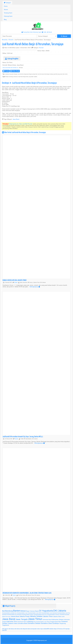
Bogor (27, 611)
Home (6, 6)
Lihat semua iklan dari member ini (10, 67)
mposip (67, 628)
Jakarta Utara (57, 616)
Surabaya (55, 623)
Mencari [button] (64, 36)
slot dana (11, 628)
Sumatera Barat (22, 623)
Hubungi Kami (8, 16)
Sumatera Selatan (34, 623)
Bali (3, 611)
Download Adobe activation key (9, 613)
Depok (37, 611)
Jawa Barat (16, 119)
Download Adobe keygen (27, 614)
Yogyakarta (5, 625)
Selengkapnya (35, 286)
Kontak (6, 71)
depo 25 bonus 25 (59, 628)
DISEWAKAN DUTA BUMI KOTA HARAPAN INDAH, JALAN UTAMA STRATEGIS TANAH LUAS (27, 593)
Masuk (49, 32)
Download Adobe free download (14, 614)
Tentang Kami (8, 13)
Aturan (6, 9)
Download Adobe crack (22, 613)
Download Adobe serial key (53, 614)
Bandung (9, 611)
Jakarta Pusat (24, 616)
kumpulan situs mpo (37, 628)
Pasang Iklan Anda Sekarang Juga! (31, 32)
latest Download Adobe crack (40, 621)
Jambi (63, 616)
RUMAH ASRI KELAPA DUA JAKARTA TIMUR (14, 280)
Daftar (44, 32)
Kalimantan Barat (46, 619)
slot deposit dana (25, 628)
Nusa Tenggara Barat (52, 621)
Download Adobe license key (40, 614)
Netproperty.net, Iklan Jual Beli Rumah (20, 124)
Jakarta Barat (15, 616)
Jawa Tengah (22, 619)
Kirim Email (15, 71)
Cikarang (32, 611)
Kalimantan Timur (11, 621)
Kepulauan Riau (22, 621)
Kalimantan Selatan (57, 619)
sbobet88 (46, 628)
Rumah (11, 39)
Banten (16, 610)
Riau (59, 621)
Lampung (30, 621)
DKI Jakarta (59, 610)
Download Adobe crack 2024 (34, 613)
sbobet (51, 628)
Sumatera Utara (46, 623)
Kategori (7, 3)
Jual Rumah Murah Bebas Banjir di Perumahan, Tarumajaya (32, 44)
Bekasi (23, 611)
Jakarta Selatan (36, 616)
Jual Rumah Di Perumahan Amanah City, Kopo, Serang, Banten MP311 (23, 436)
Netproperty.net (42, 640)
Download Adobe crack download (49, 613)
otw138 (4, 630)
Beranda (4, 39)
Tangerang (62, 623)
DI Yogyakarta (46, 610)
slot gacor (5, 628)
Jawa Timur (35, 619)
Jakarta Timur (48, 616)
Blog (5, 19)
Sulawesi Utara (12, 623)
